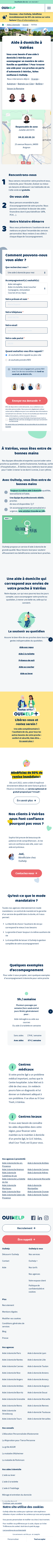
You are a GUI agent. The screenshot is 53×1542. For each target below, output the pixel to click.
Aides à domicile (13, 25)
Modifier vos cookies (11, 1318)
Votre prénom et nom (17, 299)
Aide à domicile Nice (11, 1191)
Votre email (11, 325)
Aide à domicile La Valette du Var (13, 1180)
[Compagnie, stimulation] (26, 290)
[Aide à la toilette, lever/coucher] (26, 287)
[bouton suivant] (50, 639)
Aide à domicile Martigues (9, 1187)
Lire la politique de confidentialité (14, 1530)
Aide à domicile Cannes (38, 1169)
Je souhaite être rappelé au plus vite (24, 355)
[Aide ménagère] (26, 284)
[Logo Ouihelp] (8, 8)
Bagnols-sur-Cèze (26, 83)
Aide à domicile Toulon (38, 1194)
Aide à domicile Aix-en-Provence (12, 1165)
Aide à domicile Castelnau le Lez (9, 1174)
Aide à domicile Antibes (38, 1163)
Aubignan (11, 83)
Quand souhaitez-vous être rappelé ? (24, 351)
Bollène (39, 83)
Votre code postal (15, 338)
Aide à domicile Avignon (13, 1169)
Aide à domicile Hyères (38, 1172)
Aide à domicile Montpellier (34, 1187)
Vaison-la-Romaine (15, 88)
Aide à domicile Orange (38, 1191)
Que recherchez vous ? (16, 267)
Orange (25, 25)
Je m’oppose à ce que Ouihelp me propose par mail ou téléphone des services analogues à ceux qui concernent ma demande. (28, 419)
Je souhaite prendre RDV (19, 360)
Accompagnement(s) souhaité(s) (22, 280)
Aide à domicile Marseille (39, 1179)
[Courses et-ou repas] (26, 292)
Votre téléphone (14, 312)
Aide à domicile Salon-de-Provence (13, 1196)
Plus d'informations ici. (27, 20)
